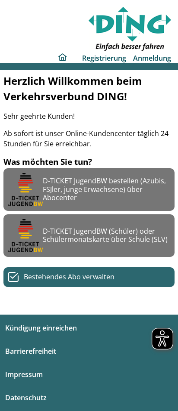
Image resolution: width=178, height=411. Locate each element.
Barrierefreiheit (30, 351)
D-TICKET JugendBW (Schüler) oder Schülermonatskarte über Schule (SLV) (105, 235)
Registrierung (104, 58)
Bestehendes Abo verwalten (69, 276)
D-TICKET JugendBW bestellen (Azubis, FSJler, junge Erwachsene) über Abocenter (104, 189)
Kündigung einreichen (41, 328)
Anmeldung (152, 58)
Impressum (24, 374)
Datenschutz (26, 397)
